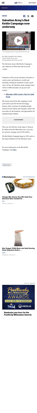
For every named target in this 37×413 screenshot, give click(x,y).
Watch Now (32, 2)
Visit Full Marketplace (29, 177)
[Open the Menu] (3, 2)
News (4, 16)
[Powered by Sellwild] (32, 283)
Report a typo (6, 164)
